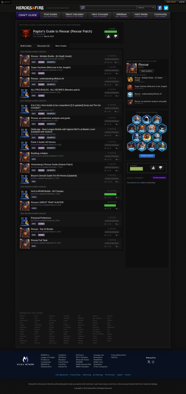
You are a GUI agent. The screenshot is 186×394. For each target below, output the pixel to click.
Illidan (51, 329)
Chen (36, 316)
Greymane (52, 320)
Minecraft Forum (82, 360)
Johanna (52, 336)
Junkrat (51, 338)
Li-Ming (66, 325)
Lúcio (65, 329)
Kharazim (67, 318)
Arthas (22, 332)
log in (138, 183)
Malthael (66, 341)
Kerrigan (66, 316)
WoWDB (79, 362)
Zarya (109, 336)
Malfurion (67, 338)
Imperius (52, 332)
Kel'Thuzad (52, 343)
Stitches (95, 323)
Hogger (51, 327)
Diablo (36, 332)
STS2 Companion (100, 367)
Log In (182, 2)
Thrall (94, 336)
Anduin (22, 325)
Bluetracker (98, 357)
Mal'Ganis (67, 336)
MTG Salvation (82, 357)
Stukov (95, 325)
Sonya (95, 320)
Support (120, 375)
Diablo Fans (98, 362)
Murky (80, 323)
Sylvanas (96, 327)
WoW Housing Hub (83, 364)
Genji (50, 318)
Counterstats (46, 362)
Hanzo (51, 325)
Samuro (95, 316)
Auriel (22, 334)
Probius (80, 332)
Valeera (109, 320)
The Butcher (97, 332)
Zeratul (109, 338)
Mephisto (81, 318)
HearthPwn (98, 360)
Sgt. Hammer (97, 318)
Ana (21, 323)
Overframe (98, 364)
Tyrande (110, 316)
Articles (128, 375)
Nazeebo (81, 325)
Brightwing (23, 341)
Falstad (36, 336)
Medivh (66, 343)
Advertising (87, 375)
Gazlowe (52, 316)
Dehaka (37, 329)
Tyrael (95, 343)
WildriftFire (45, 364)
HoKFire (114, 357)
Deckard (37, 327)
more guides (147, 156)
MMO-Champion (82, 367)
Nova (80, 327)
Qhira (80, 334)
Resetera (61, 360)
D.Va (36, 323)
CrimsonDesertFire (118, 355)
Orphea (80, 329)
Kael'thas (52, 341)
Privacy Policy (75, 375)
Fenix (36, 338)
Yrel (108, 332)
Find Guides (146, 71)
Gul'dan (51, 323)
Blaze (22, 338)
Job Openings (98, 375)
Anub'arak (23, 327)
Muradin (80, 320)
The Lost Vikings (98, 334)
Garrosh (37, 343)
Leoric (66, 320)
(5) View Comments (159, 177)
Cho (35, 318)
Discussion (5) (43, 46)
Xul (108, 329)
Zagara (109, 334)
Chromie (37, 320)
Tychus (95, 341)
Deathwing (37, 325)
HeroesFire (62, 367)
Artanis (22, 329)
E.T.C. (36, 334)
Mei (79, 316)
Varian (109, 325)
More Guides (61, 46)
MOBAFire (45, 355)
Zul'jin (109, 341)
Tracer (95, 338)
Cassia (22, 343)
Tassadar (96, 329)
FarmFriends (63, 362)
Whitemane (111, 327)
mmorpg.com (99, 355)
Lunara (66, 332)
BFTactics (80, 355)
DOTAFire (62, 357)
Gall (35, 341)
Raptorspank (40, 34)
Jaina (51, 334)
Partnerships (110, 375)
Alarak (22, 318)
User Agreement (62, 375)
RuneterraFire (46, 367)
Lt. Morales (67, 327)
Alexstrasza (24, 320)
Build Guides (26, 46)
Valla (108, 323)
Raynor (80, 338)
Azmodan (23, 336)
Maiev (66, 334)
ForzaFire (62, 364)
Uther (109, 318)
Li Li (65, 323)
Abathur (22, 316)
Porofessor (45, 360)
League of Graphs (48, 357)
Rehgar (80, 341)
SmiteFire (62, 355)
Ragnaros (81, 336)
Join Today (171, 2)
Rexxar (80, 343)
